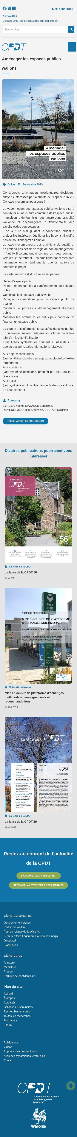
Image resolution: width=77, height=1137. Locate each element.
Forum (8, 1024)
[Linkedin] (14, 8)
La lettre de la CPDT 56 (21, 572)
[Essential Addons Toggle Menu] (72, 47)
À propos (9, 998)
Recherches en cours (17, 1011)
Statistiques (11, 945)
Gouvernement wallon (17, 922)
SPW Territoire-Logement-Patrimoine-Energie (31, 936)
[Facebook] (5, 8)
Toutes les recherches (17, 1015)
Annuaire (9, 962)
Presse (8, 971)
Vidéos (8, 1046)
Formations (11, 1020)
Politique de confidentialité (19, 976)
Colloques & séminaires (18, 1007)
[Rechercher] (71, 29)
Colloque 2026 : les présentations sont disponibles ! (31, 20)
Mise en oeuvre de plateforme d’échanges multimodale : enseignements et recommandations (34, 697)
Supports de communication (21, 1051)
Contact (8, 1060)
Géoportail (10, 940)
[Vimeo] (9, 8)
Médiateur (10, 967)
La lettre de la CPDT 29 (21, 821)
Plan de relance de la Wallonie (22, 931)
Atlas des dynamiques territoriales (24, 1055)
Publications (11, 1042)
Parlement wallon (14, 927)
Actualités (10, 1002)
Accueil (8, 993)
